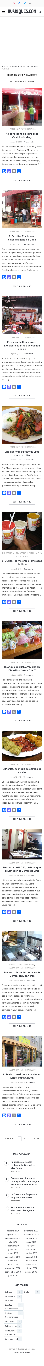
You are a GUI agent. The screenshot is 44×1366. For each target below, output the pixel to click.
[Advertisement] (22, 42)
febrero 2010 (13, 1264)
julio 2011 (31, 1246)
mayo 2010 (13, 1260)
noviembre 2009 (13, 1268)
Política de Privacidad (22, 1353)
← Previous (8, 1139)
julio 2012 (13, 1242)
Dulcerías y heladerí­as (14, 553)
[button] (3, 12)
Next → (38, 1139)
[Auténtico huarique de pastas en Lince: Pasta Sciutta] (22, 1037)
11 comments (29, 142)
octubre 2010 (31, 1253)
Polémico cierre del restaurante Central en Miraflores (23, 1165)
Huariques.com (22, 11)
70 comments (29, 460)
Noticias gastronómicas (21, 965)
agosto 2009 (31, 1272)
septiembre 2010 (13, 1257)
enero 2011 (13, 1253)
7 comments (28, 675)
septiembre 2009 (13, 1272)
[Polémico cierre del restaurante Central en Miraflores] (22, 932)
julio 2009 (12, 1275)
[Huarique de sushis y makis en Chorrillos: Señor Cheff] (22, 622)
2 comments (30, 1082)
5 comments (28, 354)
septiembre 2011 (13, 1246)
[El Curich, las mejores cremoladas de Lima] (22, 513)
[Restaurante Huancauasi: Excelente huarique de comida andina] (22, 298)
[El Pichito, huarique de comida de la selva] (22, 732)
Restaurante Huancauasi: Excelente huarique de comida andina (22, 346)
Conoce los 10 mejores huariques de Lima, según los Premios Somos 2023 (25, 1181)
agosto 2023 (13, 1234)
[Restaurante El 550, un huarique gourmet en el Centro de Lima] (22, 830)
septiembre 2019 (13, 1238)
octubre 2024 (13, 1231)
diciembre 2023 (31, 1231)
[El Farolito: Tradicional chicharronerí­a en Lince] (22, 192)
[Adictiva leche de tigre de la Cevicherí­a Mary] (22, 89)
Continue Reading (22, 180)
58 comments (28, 777)
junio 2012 (31, 1242)
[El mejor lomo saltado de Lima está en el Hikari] (22, 407)
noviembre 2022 (31, 1234)
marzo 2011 (31, 1249)
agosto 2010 (31, 1257)
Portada (6, 67)
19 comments (29, 244)
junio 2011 (12, 1249)
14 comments (30, 875)
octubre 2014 (31, 1238)
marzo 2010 (31, 1260)
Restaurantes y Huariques (24, 67)
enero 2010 (31, 1264)
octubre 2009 (31, 1268)
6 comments (28, 569)
